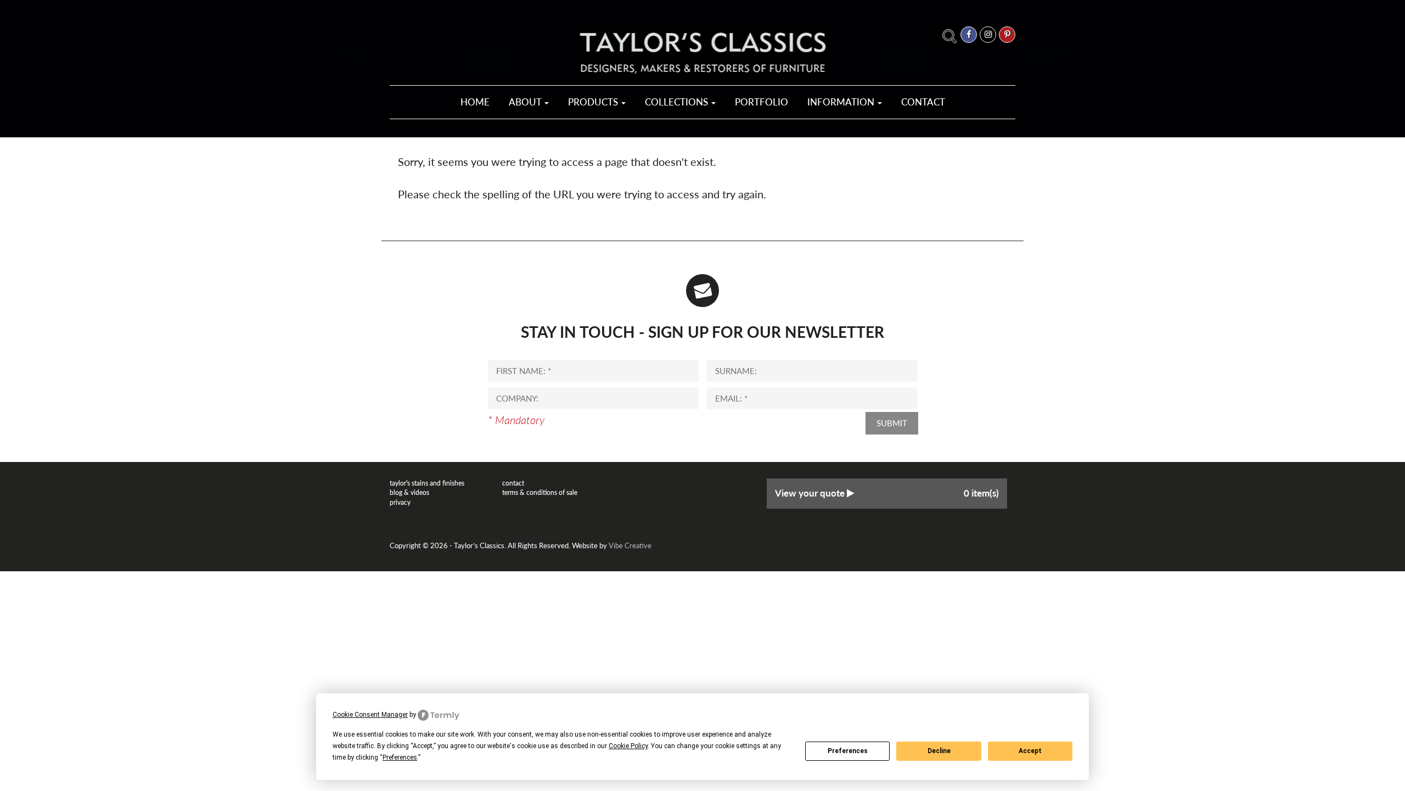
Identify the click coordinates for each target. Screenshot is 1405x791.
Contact (923, 102)
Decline (939, 751)
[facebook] (968, 34)
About (526, 102)
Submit (891, 423)
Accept (1030, 751)
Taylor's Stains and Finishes (427, 483)
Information (841, 102)
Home (475, 102)
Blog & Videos (409, 492)
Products (594, 102)
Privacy (400, 502)
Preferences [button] (400, 757)
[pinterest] (1007, 34)
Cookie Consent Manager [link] (370, 714)
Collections (677, 102)
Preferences (848, 751)
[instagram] (988, 34)
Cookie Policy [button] (628, 746)
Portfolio (761, 102)
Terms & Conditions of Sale (539, 492)
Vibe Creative (630, 545)
